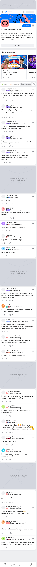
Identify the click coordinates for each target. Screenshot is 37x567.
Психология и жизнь (17, 152)
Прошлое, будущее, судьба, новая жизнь (19, 210)
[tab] (4, 84)
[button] (34, 84)
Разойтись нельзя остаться (19, 539)
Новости (12, 422)
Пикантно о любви (16, 438)
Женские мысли (15, 352)
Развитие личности (16, 107)
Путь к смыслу (15, 90)
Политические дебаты (18, 321)
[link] (14, 67)
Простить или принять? (18, 523)
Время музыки (15, 249)
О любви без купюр (15, 224)
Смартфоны (14, 197)
